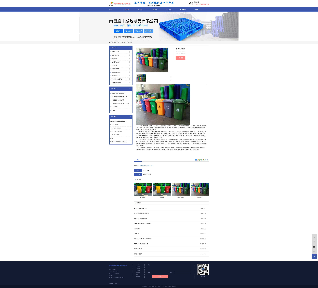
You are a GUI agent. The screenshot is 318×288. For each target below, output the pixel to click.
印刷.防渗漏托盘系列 (117, 79)
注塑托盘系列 (115, 52)
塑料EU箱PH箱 (115, 69)
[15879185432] (314, 241)
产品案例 (154, 9)
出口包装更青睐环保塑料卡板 (119, 96)
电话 (171, 272)
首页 (110, 9)
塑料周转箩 (114, 58)
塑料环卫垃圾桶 (147, 174)
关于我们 (140, 9)
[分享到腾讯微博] (205, 160)
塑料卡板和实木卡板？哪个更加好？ (143, 238)
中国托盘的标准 (138, 249)
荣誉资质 (168, 9)
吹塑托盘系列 (115, 55)
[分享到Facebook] (207, 160)
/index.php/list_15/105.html (146, 165)
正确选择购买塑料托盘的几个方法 (120, 103)
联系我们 (197, 9)
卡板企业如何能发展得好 (118, 100)
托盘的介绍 (114, 107)
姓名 (149, 272)
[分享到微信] (200, 160)
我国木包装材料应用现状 (118, 93)
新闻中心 (183, 9)
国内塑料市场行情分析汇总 (141, 243)
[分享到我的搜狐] (203, 160)
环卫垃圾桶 (129, 42)
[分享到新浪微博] (198, 160)
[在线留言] (314, 251)
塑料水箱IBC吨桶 (116, 72)
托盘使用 (114, 110)
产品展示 (126, 9)
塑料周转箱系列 (116, 75)
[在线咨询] (314, 236)
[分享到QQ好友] (201, 160)
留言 (149, 265)
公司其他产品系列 (116, 82)
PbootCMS (117, 283)
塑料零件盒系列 (116, 62)
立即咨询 (180, 58)
